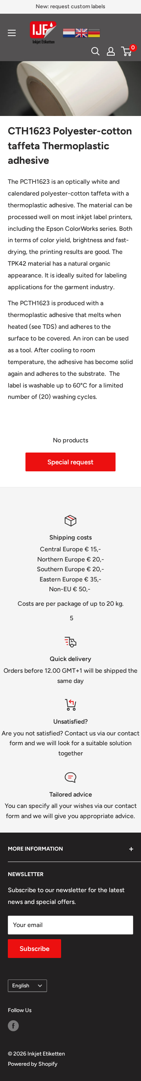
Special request (70, 462)
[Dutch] (69, 32)
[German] (94, 32)
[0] (127, 51)
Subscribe (34, 948)
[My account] (111, 51)
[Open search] (95, 51)
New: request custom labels (70, 6)
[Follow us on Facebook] (13, 1025)
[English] (81, 32)
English (20, 985)
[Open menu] (12, 33)
